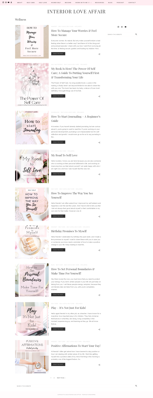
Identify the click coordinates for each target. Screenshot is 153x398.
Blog (110, 2)
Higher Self (56, 2)
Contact (132, 2)
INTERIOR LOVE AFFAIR (76, 11)
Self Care (31, 2)
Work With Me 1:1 (82, 2)
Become (68, 2)
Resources (99, 2)
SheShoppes (91, 394)
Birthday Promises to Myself (69, 231)
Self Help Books (57, 64)
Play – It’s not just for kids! (68, 308)
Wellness (78, 26)
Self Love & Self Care (65, 26)
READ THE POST (58, 53)
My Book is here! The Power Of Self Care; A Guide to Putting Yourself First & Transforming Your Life (75, 73)
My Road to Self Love (64, 155)
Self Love (43, 2)
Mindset (54, 26)
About (19, 2)
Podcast (120, 2)
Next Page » (61, 378)
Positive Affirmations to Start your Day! (75, 346)
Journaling (55, 112)
